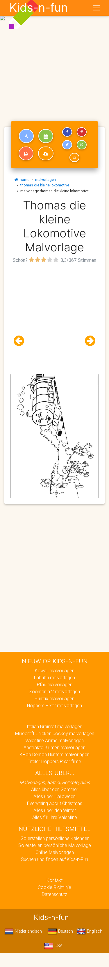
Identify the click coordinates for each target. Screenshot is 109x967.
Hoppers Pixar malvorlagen (54, 705)
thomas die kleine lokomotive (44, 185)
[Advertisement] (54, 57)
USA (57, 945)
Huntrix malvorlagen (54, 698)
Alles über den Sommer (54, 789)
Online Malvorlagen (54, 852)
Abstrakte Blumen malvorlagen (54, 747)
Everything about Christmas (54, 803)
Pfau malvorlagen (54, 684)
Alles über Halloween (54, 796)
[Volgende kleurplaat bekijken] (87, 341)
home (23, 179)
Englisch (94, 931)
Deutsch (65, 931)
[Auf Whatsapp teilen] (82, 144)
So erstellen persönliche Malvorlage (54, 845)
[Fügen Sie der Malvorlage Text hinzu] (26, 136)
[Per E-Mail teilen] (74, 157)
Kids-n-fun (38, 7)
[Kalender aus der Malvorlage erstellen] (45, 136)
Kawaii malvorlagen (54, 670)
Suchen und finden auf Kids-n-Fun (54, 859)
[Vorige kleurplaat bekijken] (21, 341)
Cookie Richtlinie (54, 887)
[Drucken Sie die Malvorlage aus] (26, 153)
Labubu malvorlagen (54, 677)
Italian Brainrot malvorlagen (54, 726)
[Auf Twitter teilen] (67, 144)
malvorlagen (45, 179)
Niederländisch (28, 931)
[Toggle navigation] (96, 7)
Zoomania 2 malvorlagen (54, 691)
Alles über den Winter (54, 810)
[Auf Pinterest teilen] (82, 132)
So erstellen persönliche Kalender (55, 838)
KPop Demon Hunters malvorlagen (55, 754)
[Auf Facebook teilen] (67, 132)
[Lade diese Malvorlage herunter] (45, 153)
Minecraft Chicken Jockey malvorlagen (54, 733)
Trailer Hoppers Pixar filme (54, 761)
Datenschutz (54, 894)
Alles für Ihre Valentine (54, 817)
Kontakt (54, 880)
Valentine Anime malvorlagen (54, 740)
